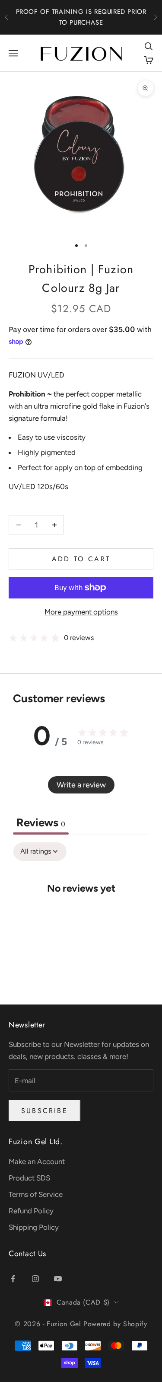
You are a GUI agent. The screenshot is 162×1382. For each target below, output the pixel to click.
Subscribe (44, 1111)
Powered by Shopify (115, 1324)
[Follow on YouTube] (58, 1278)
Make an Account (37, 1161)
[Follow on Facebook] (13, 1278)
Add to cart (81, 559)
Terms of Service (36, 1194)
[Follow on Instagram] (35, 1278)
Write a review (81, 785)
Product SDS (29, 1178)
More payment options (81, 612)
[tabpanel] (81, 914)
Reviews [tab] (40, 822)
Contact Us (27, 1253)
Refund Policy (31, 1210)
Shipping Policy (34, 1227)
